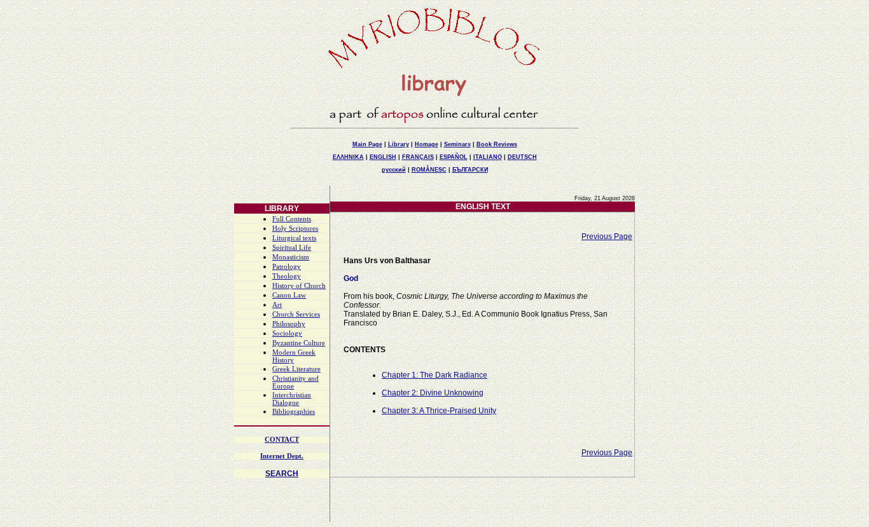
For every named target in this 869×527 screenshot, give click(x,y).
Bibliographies (293, 411)
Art (277, 304)
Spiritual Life (291, 247)
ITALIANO (487, 157)
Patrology (286, 266)
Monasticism (290, 257)
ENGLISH (383, 157)
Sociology (287, 333)
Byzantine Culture (298, 342)
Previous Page (606, 236)
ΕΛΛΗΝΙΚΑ (348, 157)
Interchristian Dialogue (291, 399)
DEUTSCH (522, 157)
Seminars (457, 144)
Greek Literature (296, 369)
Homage (426, 144)
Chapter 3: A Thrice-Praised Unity (439, 410)
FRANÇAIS (418, 157)
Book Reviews (496, 144)
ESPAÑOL (454, 157)
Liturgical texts (294, 238)
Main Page (367, 144)
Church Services (296, 314)
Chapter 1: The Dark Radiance (434, 375)
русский (394, 170)
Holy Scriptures (295, 228)
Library (398, 144)
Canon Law (289, 295)
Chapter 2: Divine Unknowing (432, 392)
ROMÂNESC (429, 170)
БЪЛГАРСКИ (470, 170)
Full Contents (291, 219)
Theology (286, 276)
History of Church (299, 285)
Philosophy (288, 323)
